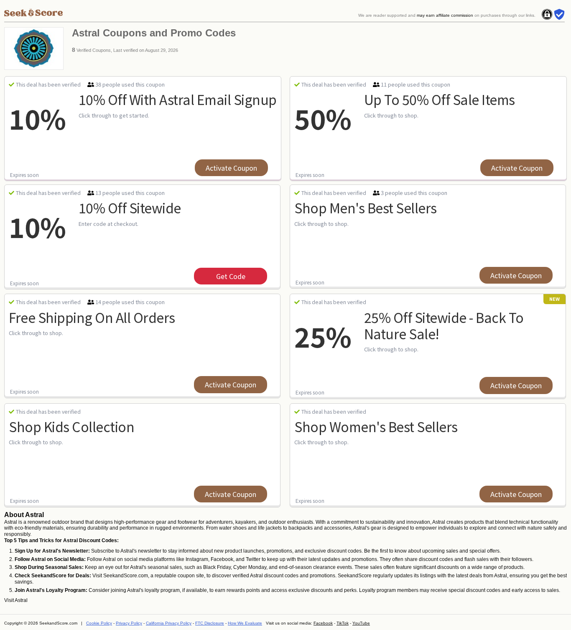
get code (230, 276)
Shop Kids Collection (71, 426)
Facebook (323, 623)
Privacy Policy (129, 623)
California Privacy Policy (168, 623)
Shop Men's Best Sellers (365, 207)
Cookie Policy (99, 623)
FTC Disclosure (209, 623)
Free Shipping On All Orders (92, 317)
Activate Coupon (231, 168)
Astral (21, 600)
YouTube (361, 623)
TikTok (342, 623)
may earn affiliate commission (445, 15)
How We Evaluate (245, 623)
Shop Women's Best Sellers (376, 426)
